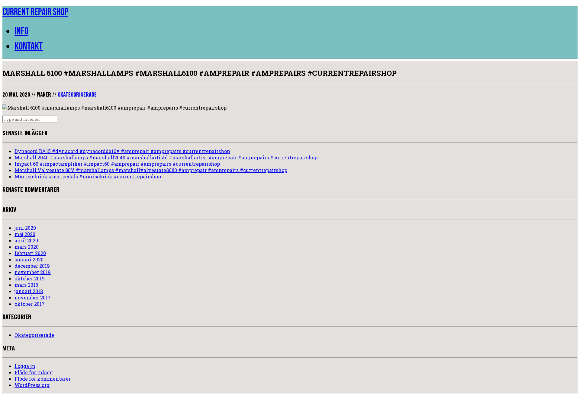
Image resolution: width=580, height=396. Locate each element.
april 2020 (26, 240)
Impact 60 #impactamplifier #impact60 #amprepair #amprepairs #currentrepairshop (117, 164)
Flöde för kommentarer (42, 378)
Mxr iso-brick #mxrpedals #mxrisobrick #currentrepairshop (87, 176)
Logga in (24, 366)
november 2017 (32, 297)
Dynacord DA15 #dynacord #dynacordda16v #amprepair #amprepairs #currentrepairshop (122, 151)
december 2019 (32, 266)
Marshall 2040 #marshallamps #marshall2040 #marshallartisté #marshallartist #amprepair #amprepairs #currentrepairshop (165, 157)
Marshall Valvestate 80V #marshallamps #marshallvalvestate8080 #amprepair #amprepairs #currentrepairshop (150, 170)
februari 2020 (30, 253)
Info (21, 31)
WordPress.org (32, 385)
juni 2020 (25, 228)
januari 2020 (29, 259)
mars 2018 (26, 285)
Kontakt (28, 46)
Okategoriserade (77, 94)
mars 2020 (26, 247)
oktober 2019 (29, 278)
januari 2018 (28, 291)
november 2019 (32, 272)
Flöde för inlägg (33, 372)
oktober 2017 (29, 304)
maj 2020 (24, 234)
